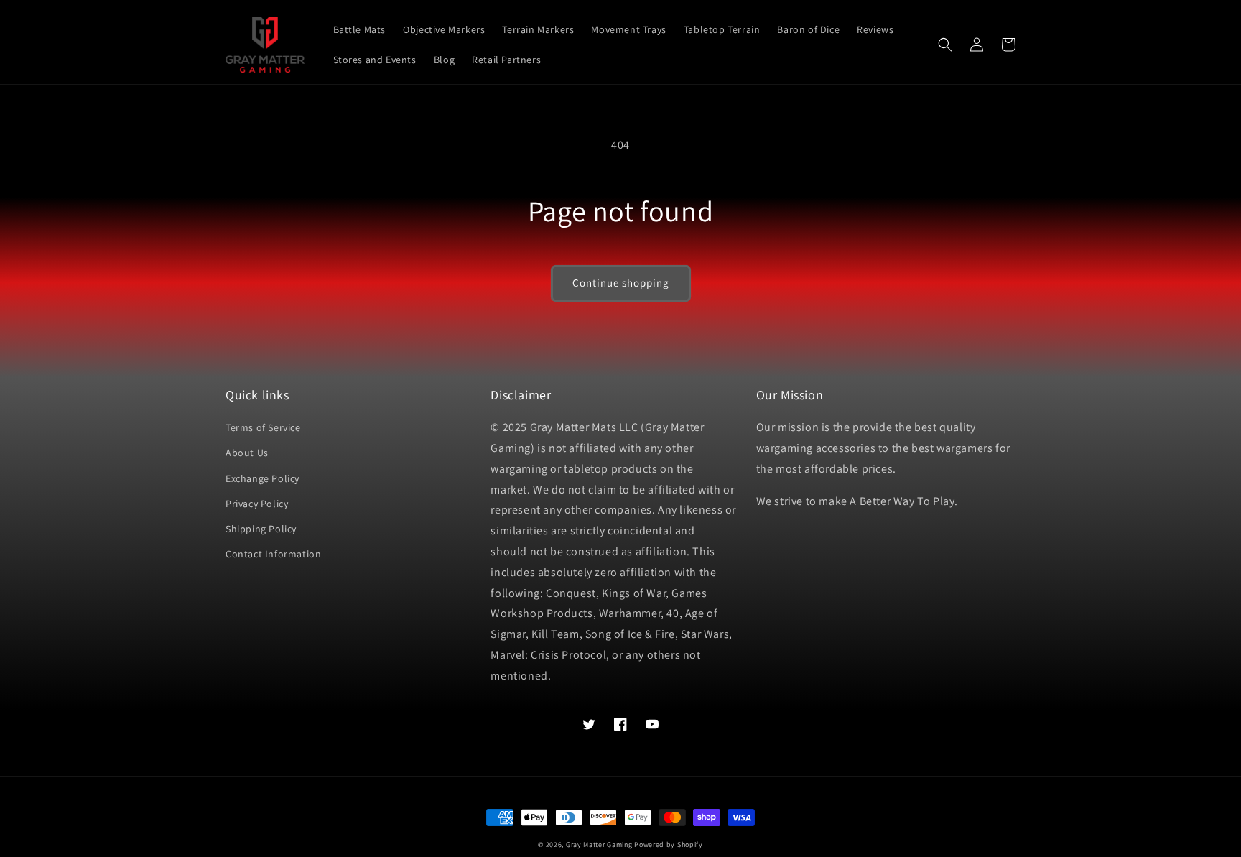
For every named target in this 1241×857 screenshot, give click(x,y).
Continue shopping (620, 282)
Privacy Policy (257, 503)
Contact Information (273, 553)
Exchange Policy (262, 478)
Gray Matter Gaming (599, 844)
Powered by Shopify (668, 844)
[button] (945, 44)
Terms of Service (263, 427)
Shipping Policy (261, 528)
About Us (247, 452)
